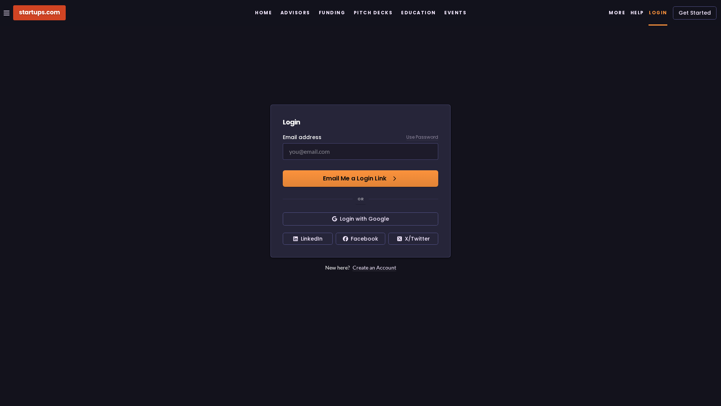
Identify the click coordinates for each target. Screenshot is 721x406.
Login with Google (364, 219)
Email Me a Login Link (354, 178)
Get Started (695, 13)
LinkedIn (312, 238)
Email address (302, 137)
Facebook (364, 238)
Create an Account (374, 267)
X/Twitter (417, 238)
